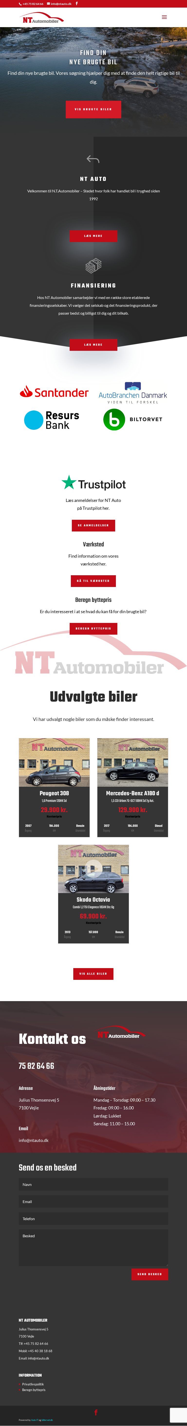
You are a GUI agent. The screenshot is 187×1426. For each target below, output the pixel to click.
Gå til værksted (93, 581)
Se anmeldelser (93, 525)
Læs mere (93, 236)
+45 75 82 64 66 (33, 4)
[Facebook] (76, 3)
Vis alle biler (93, 974)
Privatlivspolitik (33, 1384)
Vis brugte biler (93, 109)
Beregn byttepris (93, 629)
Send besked (150, 1274)
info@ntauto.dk (38, 1358)
